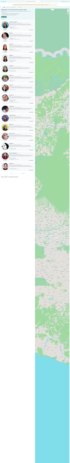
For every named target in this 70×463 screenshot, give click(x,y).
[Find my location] (68, 13)
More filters (19, 7)
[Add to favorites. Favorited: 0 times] (32, 55)
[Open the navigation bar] (68, 1)
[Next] (24, 173)
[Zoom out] (68, 11)
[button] (54, 237)
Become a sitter (64, 1)
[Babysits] (3, 1)
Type (3, 7)
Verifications (14, 7)
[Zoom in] (68, 10)
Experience (8, 7)
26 (21, 173)
